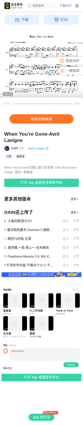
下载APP (65, 5)
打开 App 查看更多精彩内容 (41, 183)
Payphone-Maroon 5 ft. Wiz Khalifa (30, 256)
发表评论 (71, 365)
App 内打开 (41, 417)
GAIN (14, 148)
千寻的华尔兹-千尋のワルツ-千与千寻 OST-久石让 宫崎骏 (30, 265)
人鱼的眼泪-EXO (20, 220)
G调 (8, 156)
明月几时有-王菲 (19, 238)
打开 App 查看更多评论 (41, 377)
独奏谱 (20, 156)
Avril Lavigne (36, 148)
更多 (73, 199)
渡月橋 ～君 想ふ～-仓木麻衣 (28, 247)
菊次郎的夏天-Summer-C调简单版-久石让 (30, 229)
